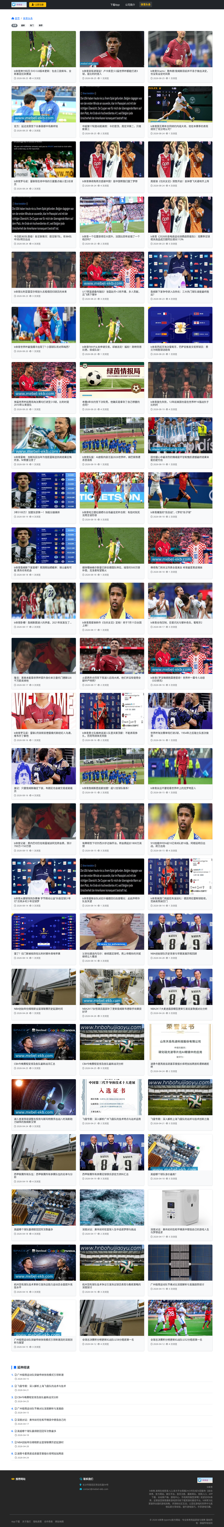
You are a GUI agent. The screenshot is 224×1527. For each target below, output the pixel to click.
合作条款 (48, 1521)
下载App (115, 4)
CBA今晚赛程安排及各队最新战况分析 (37, 1397)
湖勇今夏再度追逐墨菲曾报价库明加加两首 (40, 1453)
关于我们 (26, 1521)
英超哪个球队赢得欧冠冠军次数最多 (36, 1431)
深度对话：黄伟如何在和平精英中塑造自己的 (41, 1419)
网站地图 (59, 1521)
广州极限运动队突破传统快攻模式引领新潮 (40, 1374)
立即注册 (39, 4)
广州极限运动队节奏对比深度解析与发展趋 (40, 1408)
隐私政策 (37, 1521)
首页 (17, 18)
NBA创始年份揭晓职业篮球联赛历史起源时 (40, 1442)
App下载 (15, 1521)
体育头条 (146, 4)
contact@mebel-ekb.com (95, 1489)
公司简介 (130, 4)
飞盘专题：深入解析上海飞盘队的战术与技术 (41, 1386)
